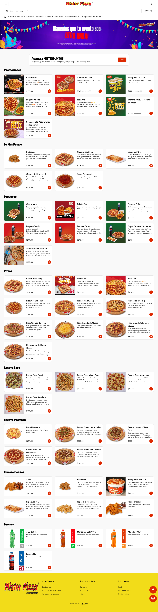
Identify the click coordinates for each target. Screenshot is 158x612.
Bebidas (99, 17)
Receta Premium (72, 17)
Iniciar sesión (123, 594)
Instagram (84, 587)
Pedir (120, 587)
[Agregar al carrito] (49, 91)
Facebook (84, 590)
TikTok (82, 594)
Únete (122, 60)
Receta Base (57, 17)
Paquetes (40, 17)
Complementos (88, 17)
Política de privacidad (50, 594)
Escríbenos (46, 587)
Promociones (14, 17)
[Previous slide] (1, 34)
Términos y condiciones (51, 590)
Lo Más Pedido (27, 17)
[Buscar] (5, 17)
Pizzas (48, 17)
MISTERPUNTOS (124, 590)
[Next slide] (156, 34)
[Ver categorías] (152, 17)
